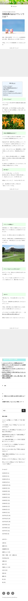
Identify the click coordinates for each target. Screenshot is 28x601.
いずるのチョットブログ (12, 2)
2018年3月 (4, 506)
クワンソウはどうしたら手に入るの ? (12, 93)
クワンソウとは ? (7, 86)
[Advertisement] (14, 63)
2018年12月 (5, 479)
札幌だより (5, 567)
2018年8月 (4, 491)
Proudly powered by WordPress (9, 597)
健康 (5, 385)
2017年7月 (4, 530)
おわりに (5, 94)
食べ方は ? (6, 89)
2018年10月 (5, 485)
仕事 (3, 543)
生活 (3, 570)
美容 (3, 573)
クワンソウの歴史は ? (8, 91)
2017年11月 (5, 518)
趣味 (3, 576)
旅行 (3, 564)
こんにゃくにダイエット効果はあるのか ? (12, 363)
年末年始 (4, 558)
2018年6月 (4, 497)
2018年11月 (5, 482)
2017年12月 (5, 515)
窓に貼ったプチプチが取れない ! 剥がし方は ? (13, 459)
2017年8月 (4, 527)
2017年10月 (5, 521)
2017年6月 (4, 533)
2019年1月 (4, 476)
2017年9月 (4, 524)
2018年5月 (4, 500)
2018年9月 (4, 488)
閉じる (13, 83)
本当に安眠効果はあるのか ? (10, 87)
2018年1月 (4, 512)
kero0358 (13, 11)
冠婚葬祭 (4, 549)
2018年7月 (4, 494)
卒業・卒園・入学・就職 (8, 555)
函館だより (5, 552)
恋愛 (3, 561)
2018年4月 (4, 503)
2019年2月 (4, 473)
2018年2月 (4, 509)
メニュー (15, 6)
